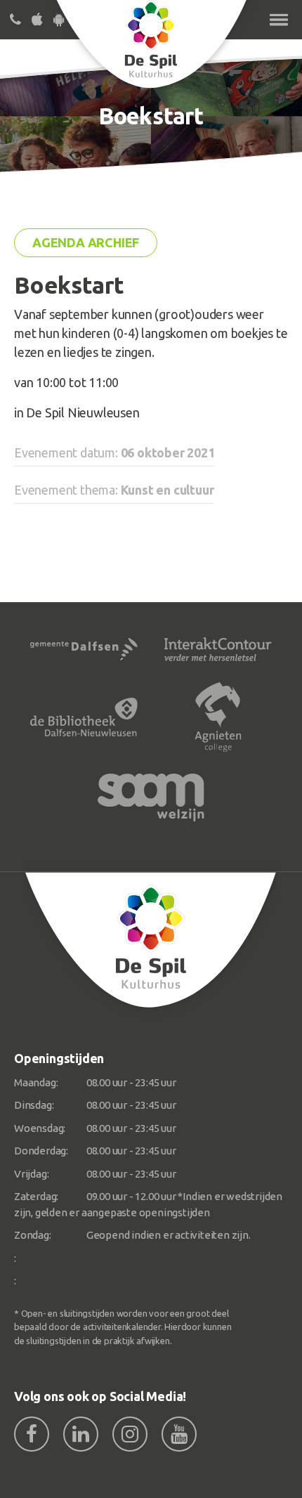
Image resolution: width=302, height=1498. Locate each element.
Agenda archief (85, 242)
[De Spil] (151, 940)
